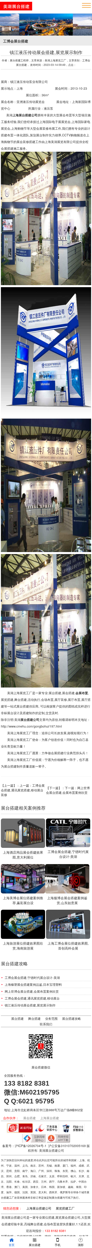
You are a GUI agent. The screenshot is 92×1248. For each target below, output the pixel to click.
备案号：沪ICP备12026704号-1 (24, 1145)
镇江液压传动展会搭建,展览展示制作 (30, 1005)
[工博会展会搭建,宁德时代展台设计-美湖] (68, 833)
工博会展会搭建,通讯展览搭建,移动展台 (32, 998)
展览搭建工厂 (65, 1208)
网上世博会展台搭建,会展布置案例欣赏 (68, 790)
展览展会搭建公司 (67, 1217)
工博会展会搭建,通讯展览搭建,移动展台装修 (23, 790)
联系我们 (46, 1024)
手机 (58, 1245)
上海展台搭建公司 (38, 1208)
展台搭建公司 (30, 719)
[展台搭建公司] (16, 9)
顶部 (81, 1245)
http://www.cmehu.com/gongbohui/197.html (31, 726)
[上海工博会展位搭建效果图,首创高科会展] (68, 925)
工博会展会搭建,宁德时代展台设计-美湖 (32, 977)
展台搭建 (17, 1018)
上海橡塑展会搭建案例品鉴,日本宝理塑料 (33, 984)
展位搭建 (48, 1217)
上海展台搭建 (49, 1118)
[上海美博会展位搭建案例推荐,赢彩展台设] (23, 879)
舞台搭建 (34, 1018)
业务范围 (51, 1018)
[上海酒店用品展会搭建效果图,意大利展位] (23, 834)
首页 (12, 1245)
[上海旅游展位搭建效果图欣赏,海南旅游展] (23, 925)
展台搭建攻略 (71, 1018)
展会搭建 (29, 1118)
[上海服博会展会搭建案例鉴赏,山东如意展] (67, 879)
